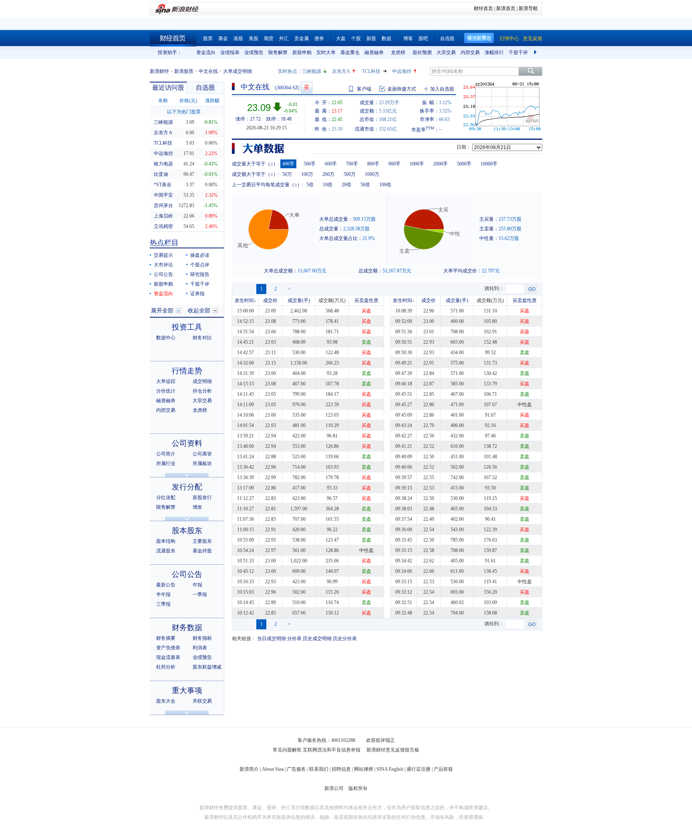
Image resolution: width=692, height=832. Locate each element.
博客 (408, 38)
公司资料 (187, 443)
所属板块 (202, 463)
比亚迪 (161, 174)
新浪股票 (183, 71)
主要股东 (202, 541)
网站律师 (363, 769)
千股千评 (518, 52)
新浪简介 (249, 769)
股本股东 (187, 530)
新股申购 (302, 52)
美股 (253, 38)
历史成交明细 (317, 638)
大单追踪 (165, 381)
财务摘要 (165, 638)
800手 (373, 164)
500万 (350, 174)
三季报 (163, 604)
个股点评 (199, 265)
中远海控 (401, 71)
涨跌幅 (212, 100)
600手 (331, 164)
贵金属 (301, 38)
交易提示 (163, 255)
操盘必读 (199, 255)
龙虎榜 (398, 52)
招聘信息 (341, 769)
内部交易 (470, 52)
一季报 (200, 594)
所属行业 (165, 463)
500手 (310, 164)
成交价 (270, 300)
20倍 (346, 184)
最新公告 (165, 585)
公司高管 (202, 454)
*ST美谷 (162, 184)
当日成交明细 (271, 638)
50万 (287, 174)
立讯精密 (163, 226)
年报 (197, 585)
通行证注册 (418, 769)
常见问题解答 (287, 750)
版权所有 (358, 788)
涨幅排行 (494, 52)
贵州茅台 (163, 205)
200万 (328, 174)
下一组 (536, 52)
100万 (307, 174)
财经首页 (483, 8)
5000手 (464, 164)
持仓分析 (202, 391)
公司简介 (165, 454)
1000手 (417, 164)
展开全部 (162, 311)
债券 (319, 38)
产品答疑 (443, 769)
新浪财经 (159, 71)
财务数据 (187, 627)
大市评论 (163, 265)
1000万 (372, 174)
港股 (238, 38)
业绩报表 (229, 52)
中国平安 (163, 195)
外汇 (284, 38)
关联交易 (202, 701)
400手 (288, 164)
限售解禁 (278, 52)
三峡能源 (311, 71)
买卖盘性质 (366, 300)
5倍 (310, 184)
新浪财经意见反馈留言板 (392, 750)
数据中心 (165, 337)
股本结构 (165, 541)
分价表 (294, 638)
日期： (464, 147)
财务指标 (202, 638)
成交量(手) (299, 300)
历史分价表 (345, 638)
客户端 (364, 89)
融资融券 (374, 52)
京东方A (341, 71)
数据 (386, 38)
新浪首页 (505, 8)
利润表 (200, 648)
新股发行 (202, 497)
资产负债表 (168, 648)
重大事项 (187, 690)
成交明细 (202, 381)
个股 (356, 38)
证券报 (197, 293)
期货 (269, 38)
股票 (208, 38)
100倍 (385, 184)
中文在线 (208, 71)
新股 (371, 38)
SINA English (389, 769)
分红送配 (165, 497)
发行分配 (187, 487)
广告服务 (296, 769)
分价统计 (165, 391)
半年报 (163, 594)
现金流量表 (168, 657)
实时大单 (326, 52)
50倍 (365, 184)
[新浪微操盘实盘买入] (306, 87)
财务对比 (202, 337)
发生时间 (244, 300)
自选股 (447, 38)
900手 (394, 164)
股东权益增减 (207, 667)
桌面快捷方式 (401, 89)
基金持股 (202, 551)
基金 (223, 38)
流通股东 (165, 551)
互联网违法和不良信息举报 (331, 750)
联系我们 (318, 769)
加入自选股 (442, 89)
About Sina (273, 769)
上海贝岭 (163, 216)
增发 (197, 507)
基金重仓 (350, 52)
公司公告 (163, 274)
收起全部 (199, 311)
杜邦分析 (165, 667)
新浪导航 (528, 8)
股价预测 (422, 52)
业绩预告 (254, 52)
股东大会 (165, 701)
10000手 (489, 164)
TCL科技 (371, 71)
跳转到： (494, 288)
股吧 (423, 38)
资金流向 (205, 52)
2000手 (440, 164)
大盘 (341, 38)
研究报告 (199, 274)
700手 (352, 164)
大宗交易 (446, 52)
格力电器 (163, 164)
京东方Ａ (163, 132)
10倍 (327, 184)
